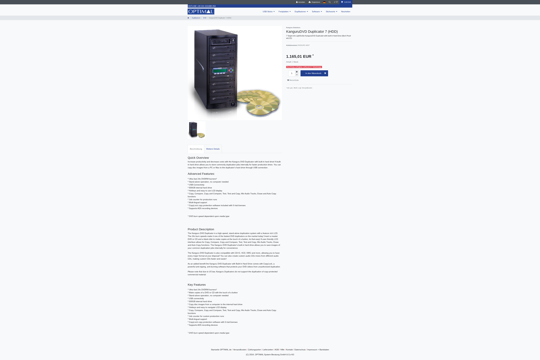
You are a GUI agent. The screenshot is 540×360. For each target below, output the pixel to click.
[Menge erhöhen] (296, 71)
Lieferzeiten (268, 349)
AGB (277, 349)
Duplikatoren (300, 11)
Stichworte (330, 11)
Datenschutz (300, 349)
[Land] (324, 2)
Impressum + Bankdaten (318, 349)
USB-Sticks (268, 11)
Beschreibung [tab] (196, 149)
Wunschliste (294, 80)
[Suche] (330, 2)
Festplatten (284, 11)
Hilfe (282, 349)
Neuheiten (345, 11)
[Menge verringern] (296, 74)
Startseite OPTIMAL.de (221, 349)
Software (316, 11)
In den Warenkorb (313, 73)
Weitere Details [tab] (213, 149)
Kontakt (289, 349)
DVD (204, 18)
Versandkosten (239, 349)
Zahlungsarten (254, 349)
